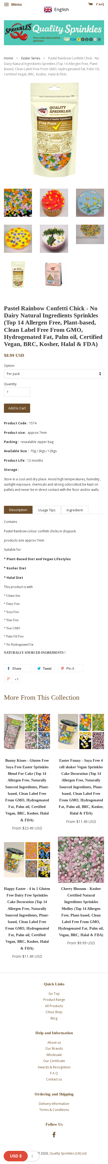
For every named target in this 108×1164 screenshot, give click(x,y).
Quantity (10, 384)
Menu (16, 4)
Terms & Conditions (54, 1110)
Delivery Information (54, 1103)
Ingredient (75, 510)
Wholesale (54, 1055)
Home (8, 58)
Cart (99, 4)
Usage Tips (47, 510)
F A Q (54, 1073)
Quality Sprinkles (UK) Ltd (68, 1153)
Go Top (54, 993)
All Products (54, 1006)
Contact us (54, 1079)
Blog (54, 1018)
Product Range (54, 999)
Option (9, 365)
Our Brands (54, 1048)
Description (18, 509)
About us (54, 1042)
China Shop (54, 1012)
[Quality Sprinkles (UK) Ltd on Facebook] (54, 1136)
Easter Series (30, 58)
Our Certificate (54, 1061)
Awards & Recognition (54, 1067)
